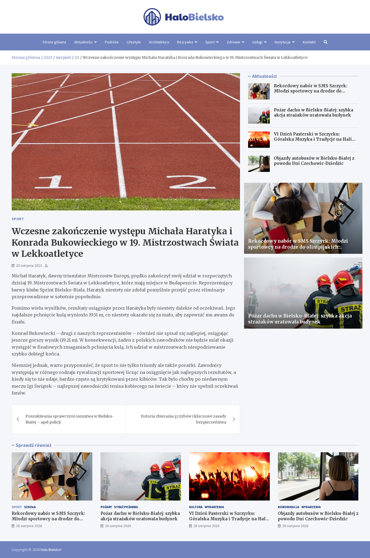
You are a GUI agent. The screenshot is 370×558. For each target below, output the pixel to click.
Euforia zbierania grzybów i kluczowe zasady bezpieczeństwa (183, 419)
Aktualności (83, 42)
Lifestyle (134, 42)
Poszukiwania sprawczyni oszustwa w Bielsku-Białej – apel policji (69, 419)
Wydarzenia (214, 507)
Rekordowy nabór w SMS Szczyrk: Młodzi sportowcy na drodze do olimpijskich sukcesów (310, 91)
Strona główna (54, 42)
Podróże (112, 42)
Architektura (159, 42)
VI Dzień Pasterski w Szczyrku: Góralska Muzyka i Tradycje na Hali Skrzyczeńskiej (313, 139)
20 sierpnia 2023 (29, 265)
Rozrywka (185, 42)
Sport (210, 42)
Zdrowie (233, 42)
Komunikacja (288, 507)
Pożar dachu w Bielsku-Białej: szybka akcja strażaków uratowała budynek (313, 112)
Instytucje (283, 42)
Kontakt (309, 42)
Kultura (196, 507)
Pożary (106, 507)
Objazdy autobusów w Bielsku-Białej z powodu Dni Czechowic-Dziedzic (314, 161)
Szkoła (30, 507)
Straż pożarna (126, 507)
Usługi (257, 42)
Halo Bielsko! (51, 549)
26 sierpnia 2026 (29, 525)
